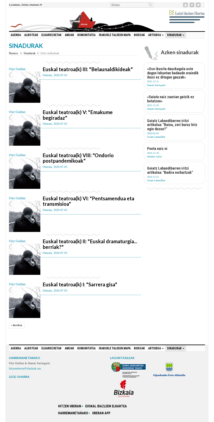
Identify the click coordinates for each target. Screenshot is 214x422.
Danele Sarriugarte (156, 85)
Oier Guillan (17, 69)
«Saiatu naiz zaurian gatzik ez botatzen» (170, 99)
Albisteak (31, 35)
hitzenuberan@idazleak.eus (25, 368)
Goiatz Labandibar (156, 136)
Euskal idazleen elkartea (106, 406)
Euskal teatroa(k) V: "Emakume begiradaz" (78, 115)
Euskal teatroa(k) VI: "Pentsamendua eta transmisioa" (88, 201)
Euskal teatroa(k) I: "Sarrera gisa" (80, 284)
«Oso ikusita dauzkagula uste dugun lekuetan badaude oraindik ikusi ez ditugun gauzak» (173, 73)
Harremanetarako (73, 413)
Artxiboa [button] (155, 35)
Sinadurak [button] (174, 35)
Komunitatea (86, 35)
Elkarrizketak (51, 35)
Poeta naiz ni (157, 148)
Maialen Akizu (154, 156)
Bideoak (139, 35)
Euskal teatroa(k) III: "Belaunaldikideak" (88, 69)
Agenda (16, 35)
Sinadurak (30, 53)
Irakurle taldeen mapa (115, 35)
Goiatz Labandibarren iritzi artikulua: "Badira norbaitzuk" (170, 170)
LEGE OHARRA (19, 376)
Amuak (69, 35)
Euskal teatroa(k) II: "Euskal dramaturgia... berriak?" (90, 244)
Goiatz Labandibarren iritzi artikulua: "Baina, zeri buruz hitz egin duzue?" (172, 124)
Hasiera (13, 53)
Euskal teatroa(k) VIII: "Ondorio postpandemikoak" (78, 158)
